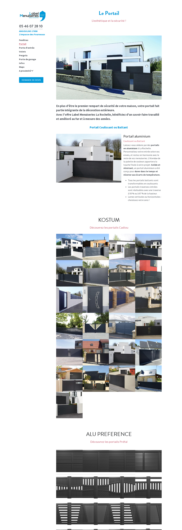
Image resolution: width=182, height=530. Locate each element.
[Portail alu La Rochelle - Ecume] (122, 273)
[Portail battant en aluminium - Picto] (69, 247)
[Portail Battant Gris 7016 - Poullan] (148, 300)
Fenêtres (23, 40)
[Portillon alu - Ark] (96, 300)
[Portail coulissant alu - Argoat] (69, 326)
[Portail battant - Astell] (96, 326)
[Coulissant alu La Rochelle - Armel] (96, 273)
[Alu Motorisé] (122, 514)
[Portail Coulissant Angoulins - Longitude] (122, 379)
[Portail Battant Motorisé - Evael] (96, 352)
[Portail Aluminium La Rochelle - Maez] (148, 273)
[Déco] (69, 487)
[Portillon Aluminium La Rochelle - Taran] (69, 300)
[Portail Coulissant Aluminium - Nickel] (148, 379)
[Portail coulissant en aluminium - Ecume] (69, 273)
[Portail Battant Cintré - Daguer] (122, 326)
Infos (22, 63)
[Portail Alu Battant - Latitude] (69, 379)
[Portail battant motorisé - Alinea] (122, 247)
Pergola (23, 55)
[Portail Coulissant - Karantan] (122, 352)
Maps (21, 66)
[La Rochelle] (96, 461)
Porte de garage (27, 59)
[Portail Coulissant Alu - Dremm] (69, 352)
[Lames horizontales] (69, 461)
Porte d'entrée (26, 47)
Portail (22, 43)
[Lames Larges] (122, 461)
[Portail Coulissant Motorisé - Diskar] (148, 326)
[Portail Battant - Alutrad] (122, 300)
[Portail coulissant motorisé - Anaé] (148, 247)
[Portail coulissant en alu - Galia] (96, 247)
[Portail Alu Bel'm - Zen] (69, 405)
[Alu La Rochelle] (122, 487)
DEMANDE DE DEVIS (31, 80)
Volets (22, 51)
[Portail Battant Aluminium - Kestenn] (148, 352)
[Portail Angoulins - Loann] (96, 379)
